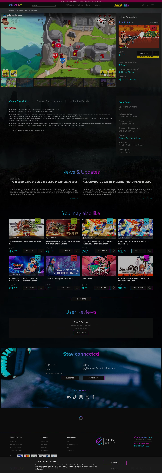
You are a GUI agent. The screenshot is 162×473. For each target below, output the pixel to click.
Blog (68, 441)
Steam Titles (44, 450)
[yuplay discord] (69, 397)
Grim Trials (87, 278)
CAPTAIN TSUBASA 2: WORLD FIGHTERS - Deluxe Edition (97, 242)
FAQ (68, 447)
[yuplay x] (87, 397)
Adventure (130, 138)
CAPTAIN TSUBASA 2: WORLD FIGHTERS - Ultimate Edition (24, 279)
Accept (55, 373)
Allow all (114, 463)
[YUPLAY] (15, 5)
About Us (13, 441)
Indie (138, 138)
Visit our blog (93, 378)
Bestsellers (44, 444)
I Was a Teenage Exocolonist (59, 278)
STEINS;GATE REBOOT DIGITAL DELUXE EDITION (133, 279)
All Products (44, 441)
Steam (124, 65)
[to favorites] (156, 53)
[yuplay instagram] (81, 397)
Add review (81, 333)
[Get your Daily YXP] (126, 5)
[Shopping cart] (147, 5)
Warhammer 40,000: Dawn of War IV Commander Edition (63, 242)
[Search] (55, 5)
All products (18, 11)
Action (26, 11)
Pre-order (30, 251)
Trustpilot (99, 437)
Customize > (114, 469)
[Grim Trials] (99, 266)
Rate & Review (154, 22)
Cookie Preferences (16, 450)
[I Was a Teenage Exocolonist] (63, 266)
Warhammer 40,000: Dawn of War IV (26, 242)
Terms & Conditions (57, 373)
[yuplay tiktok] (75, 397)
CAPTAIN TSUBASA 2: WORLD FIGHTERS (133, 242)
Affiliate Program (72, 444)
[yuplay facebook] (93, 397)
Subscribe (70, 378)
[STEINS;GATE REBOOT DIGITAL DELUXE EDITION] (135, 266)
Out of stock (65, 288)
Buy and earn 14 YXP (146, 57)
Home (11, 11)
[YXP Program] (118, 5)
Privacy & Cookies (15, 447)
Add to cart (144, 53)
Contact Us (70, 450)
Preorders (44, 447)
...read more (74, 198)
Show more (81, 299)
